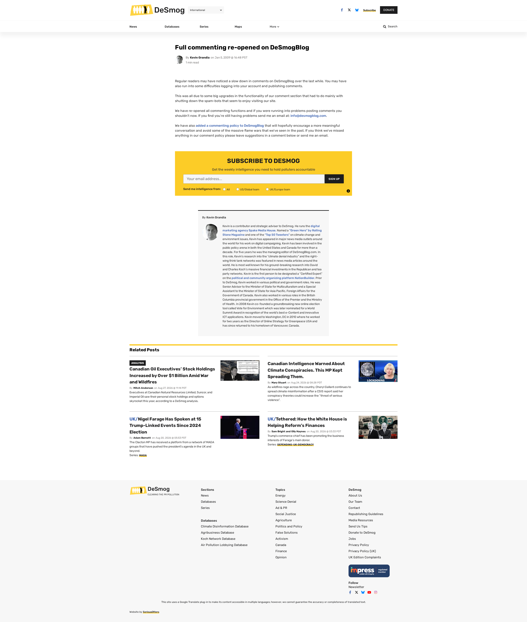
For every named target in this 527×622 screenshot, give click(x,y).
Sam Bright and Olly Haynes (289, 431)
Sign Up (334, 178)
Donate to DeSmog (362, 532)
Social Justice (285, 514)
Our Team (355, 502)
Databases (208, 502)
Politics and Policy (288, 526)
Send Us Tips (358, 526)
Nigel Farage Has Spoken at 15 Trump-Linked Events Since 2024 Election (165, 425)
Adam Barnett (142, 437)
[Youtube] (369, 592)
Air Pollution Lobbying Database (224, 545)
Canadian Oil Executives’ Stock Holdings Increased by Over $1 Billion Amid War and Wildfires (172, 375)
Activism (281, 539)
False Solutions (286, 532)
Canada (280, 545)
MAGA (143, 455)
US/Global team (249, 189)
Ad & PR (281, 508)
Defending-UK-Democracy (295, 444)
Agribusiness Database (217, 532)
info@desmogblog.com (308, 116)
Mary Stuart (279, 382)
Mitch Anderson (143, 388)
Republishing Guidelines (366, 514)
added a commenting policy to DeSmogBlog (230, 126)
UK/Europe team (280, 189)
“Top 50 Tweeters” (277, 235)
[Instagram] (375, 592)
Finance (281, 551)
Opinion (281, 557)
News (205, 495)
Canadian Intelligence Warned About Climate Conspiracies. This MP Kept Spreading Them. (306, 370)
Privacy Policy (359, 545)
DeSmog (169, 9)
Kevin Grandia (200, 57)
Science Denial (285, 502)
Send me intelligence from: (202, 189)
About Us (355, 495)
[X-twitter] (349, 10)
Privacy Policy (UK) (362, 551)
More (273, 26)
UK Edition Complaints (365, 557)
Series (205, 508)
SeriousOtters (151, 611)
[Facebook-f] (342, 10)
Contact (354, 508)
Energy (280, 495)
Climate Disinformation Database (224, 526)
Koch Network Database (218, 539)
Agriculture (283, 520)
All (228, 189)
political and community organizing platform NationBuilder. (273, 278)
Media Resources (361, 520)
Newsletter (356, 587)
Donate (388, 10)
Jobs (352, 539)
